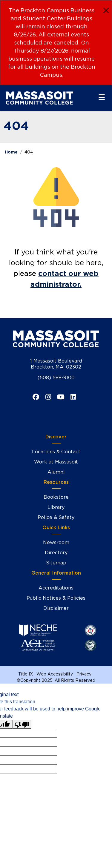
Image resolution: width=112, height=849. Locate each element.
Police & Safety (56, 517)
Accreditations (56, 588)
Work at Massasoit (56, 462)
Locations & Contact (56, 452)
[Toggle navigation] (101, 97)
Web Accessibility (54, 674)
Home (11, 152)
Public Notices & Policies (56, 598)
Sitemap (56, 563)
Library (56, 507)
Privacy (83, 674)
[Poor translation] (21, 724)
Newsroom (56, 542)
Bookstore (56, 497)
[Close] (106, 10)
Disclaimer (56, 608)
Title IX (25, 674)
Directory (56, 552)
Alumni (56, 472)
